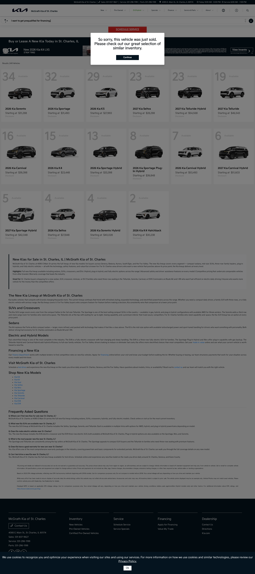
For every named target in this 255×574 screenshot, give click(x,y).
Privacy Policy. (127, 561)
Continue (127, 57)
